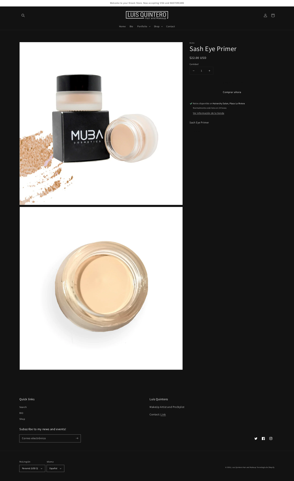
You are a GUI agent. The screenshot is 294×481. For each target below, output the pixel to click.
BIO (21, 413)
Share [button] (196, 131)
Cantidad (194, 64)
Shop (22, 418)
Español (53, 468)
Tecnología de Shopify (266, 467)
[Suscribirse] (77, 438)
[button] (23, 15)
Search (23, 407)
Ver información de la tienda (208, 113)
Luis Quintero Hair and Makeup (244, 467)
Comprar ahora (232, 92)
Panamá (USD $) (30, 468)
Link (163, 414)
